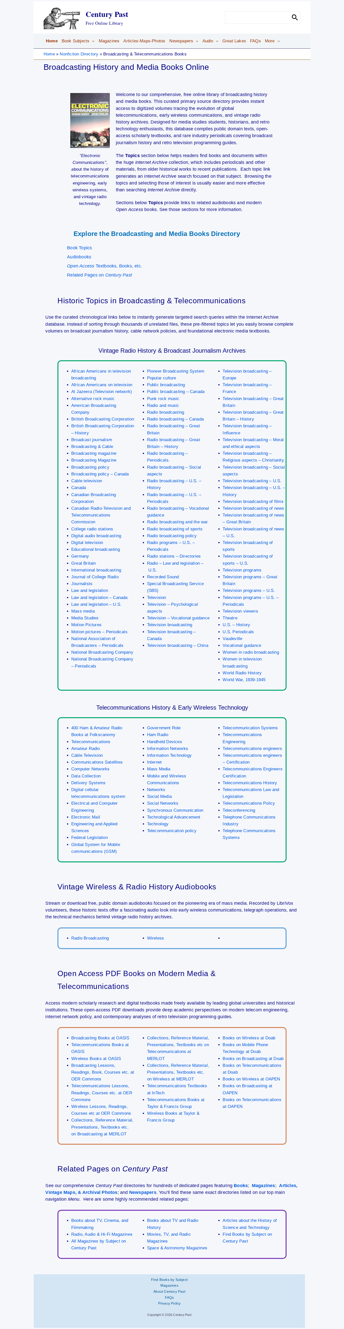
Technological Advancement (173, 817)
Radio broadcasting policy (172, 535)
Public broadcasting (166, 384)
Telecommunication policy (172, 830)
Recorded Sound (163, 577)
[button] (91, 41)
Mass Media (158, 769)
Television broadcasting (169, 624)
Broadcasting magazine (93, 453)
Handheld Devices (164, 741)
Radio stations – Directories (174, 556)
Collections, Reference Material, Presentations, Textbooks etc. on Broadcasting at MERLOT (102, 1127)
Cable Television (87, 755)
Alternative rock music (93, 398)
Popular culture (161, 378)
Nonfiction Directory (79, 54)
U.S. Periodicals (238, 631)
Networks (156, 789)
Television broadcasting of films (253, 501)
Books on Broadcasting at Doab (253, 1058)
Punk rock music (163, 398)
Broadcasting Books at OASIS (100, 1038)
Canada (78, 487)
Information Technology (169, 755)
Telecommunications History (250, 782)
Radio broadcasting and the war (177, 522)
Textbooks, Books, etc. (104, 266)
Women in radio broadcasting (251, 652)
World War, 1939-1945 (244, 679)
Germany (80, 556)
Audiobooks (79, 257)
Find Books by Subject (169, 1280)
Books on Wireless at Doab (249, 1038)
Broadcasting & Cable (92, 446)
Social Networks (163, 803)
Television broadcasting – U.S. (252, 480)
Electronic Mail (85, 817)
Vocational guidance (242, 645)
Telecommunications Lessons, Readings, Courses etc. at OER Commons (101, 1092)
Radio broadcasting (165, 412)
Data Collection (86, 776)
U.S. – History (236, 624)
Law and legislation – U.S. (96, 604)
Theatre (230, 618)
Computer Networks (90, 769)
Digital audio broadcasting (96, 535)
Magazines (263, 1185)
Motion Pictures (86, 624)
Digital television (87, 542)
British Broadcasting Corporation (102, 419)
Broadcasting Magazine (93, 460)
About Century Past (169, 1291)
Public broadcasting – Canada (176, 391)
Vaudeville (232, 638)
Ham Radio (157, 734)
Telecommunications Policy (249, 803)
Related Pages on (99, 275)
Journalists (81, 583)
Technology (158, 824)
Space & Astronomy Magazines (177, 1248)
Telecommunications (91, 741)
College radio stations (92, 529)
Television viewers (240, 611)
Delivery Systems (88, 782)
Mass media (83, 611)
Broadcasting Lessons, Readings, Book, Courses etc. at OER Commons (102, 1072)
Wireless (155, 938)
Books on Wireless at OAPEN (251, 1079)
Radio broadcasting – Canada (175, 419)
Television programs (242, 570)
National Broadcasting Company (102, 652)
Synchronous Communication (175, 810)
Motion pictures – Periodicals (99, 631)
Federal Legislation (89, 837)
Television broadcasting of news (253, 508)
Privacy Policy (169, 1303)
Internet (154, 762)
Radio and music (163, 405)
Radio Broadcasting (90, 938)
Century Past (107, 13)
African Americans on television (101, 384)
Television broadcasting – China (177, 645)
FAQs (169, 1297)
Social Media (159, 796)
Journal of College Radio (95, 577)
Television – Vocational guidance (178, 618)
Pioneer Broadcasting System (175, 371)
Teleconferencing (239, 810)
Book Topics (79, 248)
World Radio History (242, 673)
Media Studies (85, 618)
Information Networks (167, 748)
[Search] (295, 17)
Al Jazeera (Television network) (101, 391)
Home (49, 54)
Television (156, 597)
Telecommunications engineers (252, 748)
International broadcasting (96, 570)
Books (241, 1185)
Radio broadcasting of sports (175, 529)
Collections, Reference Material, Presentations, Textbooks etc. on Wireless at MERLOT (178, 1072)
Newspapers (142, 1192)
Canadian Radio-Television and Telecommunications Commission (101, 515)
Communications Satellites (97, 762)
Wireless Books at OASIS (96, 1058)
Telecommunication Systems (250, 728)
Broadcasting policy (90, 467)
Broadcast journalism (91, 439)
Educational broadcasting (95, 549)
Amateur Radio (85, 748)
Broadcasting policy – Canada (100, 474)
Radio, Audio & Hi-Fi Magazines (101, 1234)
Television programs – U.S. (249, 590)
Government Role (164, 728)
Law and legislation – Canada (99, 597)
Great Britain (83, 563)
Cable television (86, 480)
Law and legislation (89, 590)
